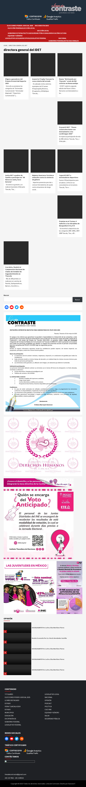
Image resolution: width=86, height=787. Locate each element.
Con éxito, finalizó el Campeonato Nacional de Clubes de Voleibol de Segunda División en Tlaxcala (15, 271)
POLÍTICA (26, 33)
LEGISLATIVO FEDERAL (37, 38)
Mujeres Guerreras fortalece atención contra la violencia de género (43, 177)
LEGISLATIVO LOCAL (12, 38)
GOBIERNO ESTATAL (15, 33)
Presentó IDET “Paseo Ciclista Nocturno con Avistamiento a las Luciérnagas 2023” (67, 130)
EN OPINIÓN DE (10, 719)
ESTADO (8, 703)
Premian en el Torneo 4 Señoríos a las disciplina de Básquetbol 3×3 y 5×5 (69, 223)
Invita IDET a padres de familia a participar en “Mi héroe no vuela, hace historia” (15, 178)
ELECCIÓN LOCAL (28, 28)
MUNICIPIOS (24, 38)
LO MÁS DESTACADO (12, 700)
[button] (30, 587)
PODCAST (48, 703)
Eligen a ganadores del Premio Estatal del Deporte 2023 (15, 81)
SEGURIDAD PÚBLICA (38, 33)
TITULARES (9, 694)
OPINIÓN (48, 700)
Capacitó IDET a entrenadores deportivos (68, 176)
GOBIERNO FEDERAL (56, 41)
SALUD (48, 33)
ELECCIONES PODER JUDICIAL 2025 (20, 25)
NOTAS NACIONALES (71, 41)
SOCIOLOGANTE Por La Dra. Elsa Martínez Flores (48, 628)
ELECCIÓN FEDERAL (15, 28)
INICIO (37, 25)
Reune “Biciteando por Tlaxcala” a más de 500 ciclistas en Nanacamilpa (68, 81)
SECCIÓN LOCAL (43, 31)
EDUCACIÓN (54, 33)
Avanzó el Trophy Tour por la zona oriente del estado (43, 80)
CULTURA (62, 33)
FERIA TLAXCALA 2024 (12, 706)
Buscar (6, 295)
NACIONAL (62, 38)
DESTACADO (44, 25)
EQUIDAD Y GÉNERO (15, 36)
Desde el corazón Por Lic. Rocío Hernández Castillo (49, 638)
